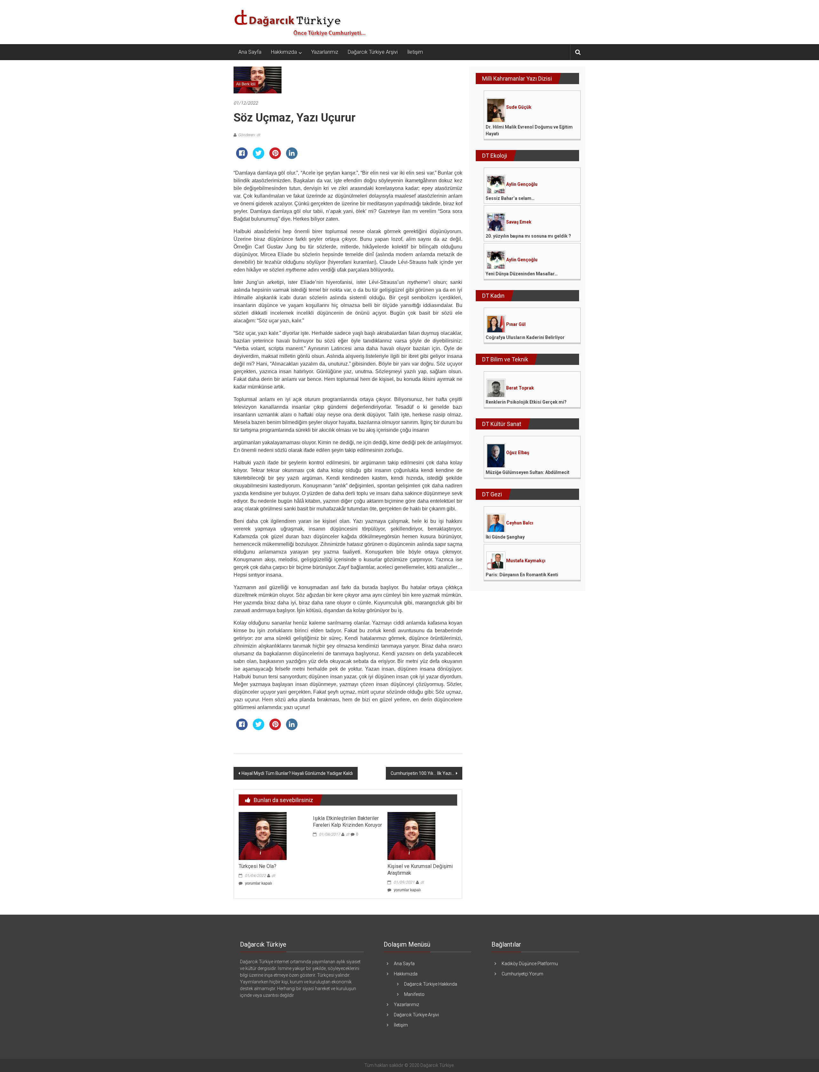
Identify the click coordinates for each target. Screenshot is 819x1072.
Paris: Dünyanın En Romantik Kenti (522, 574)
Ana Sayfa (249, 52)
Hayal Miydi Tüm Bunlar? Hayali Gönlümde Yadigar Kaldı (297, 773)
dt (273, 875)
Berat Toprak (520, 387)
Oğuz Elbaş (517, 452)
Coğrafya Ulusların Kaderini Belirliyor (525, 337)
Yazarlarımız (324, 52)
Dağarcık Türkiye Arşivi (373, 52)
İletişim (415, 52)
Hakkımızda (284, 52)
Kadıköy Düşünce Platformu (530, 963)
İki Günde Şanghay (505, 537)
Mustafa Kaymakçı (525, 560)
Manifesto (414, 994)
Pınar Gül (516, 324)
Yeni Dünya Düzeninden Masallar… (522, 273)
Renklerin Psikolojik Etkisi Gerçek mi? (526, 402)
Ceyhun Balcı (519, 522)
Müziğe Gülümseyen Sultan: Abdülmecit (527, 472)
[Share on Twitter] (258, 157)
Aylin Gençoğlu (521, 184)
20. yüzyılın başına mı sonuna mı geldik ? (528, 236)
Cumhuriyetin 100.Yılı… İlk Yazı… (422, 773)
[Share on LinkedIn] (292, 157)
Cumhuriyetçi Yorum (522, 973)
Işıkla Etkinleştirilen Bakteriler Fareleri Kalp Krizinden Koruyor (347, 821)
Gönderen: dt (249, 135)
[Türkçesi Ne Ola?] (263, 835)
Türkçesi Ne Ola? (257, 866)
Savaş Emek (518, 222)
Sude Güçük (518, 107)
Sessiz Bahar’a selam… (510, 198)
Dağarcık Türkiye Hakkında (430, 984)
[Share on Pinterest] (275, 157)
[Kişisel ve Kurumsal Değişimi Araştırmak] (411, 835)
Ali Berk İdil (246, 84)
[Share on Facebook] (242, 157)
